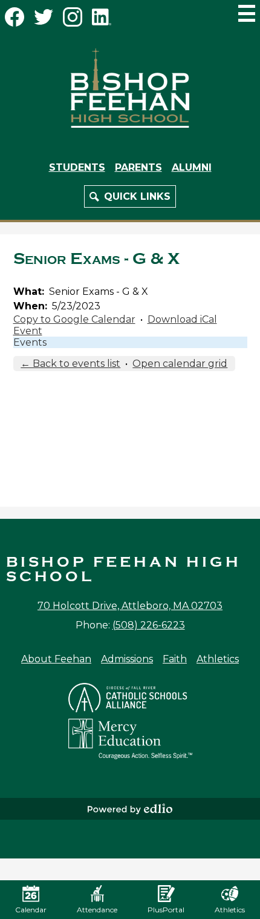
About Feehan (56, 659)
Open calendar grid (179, 363)
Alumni (192, 167)
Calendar (31, 909)
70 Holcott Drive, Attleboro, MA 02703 (130, 605)
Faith (175, 659)
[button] (130, 196)
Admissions (127, 659)
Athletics (218, 659)
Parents (138, 167)
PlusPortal (166, 909)
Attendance (97, 909)
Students (77, 167)
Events (30, 342)
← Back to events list (70, 363)
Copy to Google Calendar (74, 319)
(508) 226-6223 (148, 625)
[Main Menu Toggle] (246, 13)
